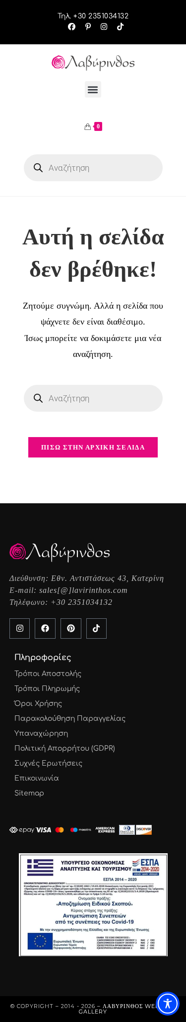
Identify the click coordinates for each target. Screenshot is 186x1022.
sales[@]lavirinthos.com (83, 590)
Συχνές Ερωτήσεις (48, 763)
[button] (93, 89)
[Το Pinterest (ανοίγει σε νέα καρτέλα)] (88, 26)
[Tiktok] (96, 628)
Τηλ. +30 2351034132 (93, 16)
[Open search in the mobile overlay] (93, 167)
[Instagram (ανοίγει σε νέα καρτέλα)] (104, 26)
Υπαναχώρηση (41, 733)
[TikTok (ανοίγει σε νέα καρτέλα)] (118, 26)
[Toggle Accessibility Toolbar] (168, 1004)
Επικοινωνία (36, 778)
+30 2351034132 (82, 602)
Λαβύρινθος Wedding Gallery (127, 1009)
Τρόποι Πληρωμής (47, 688)
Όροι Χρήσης (38, 703)
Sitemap (29, 793)
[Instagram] (19, 628)
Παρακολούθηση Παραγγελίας (69, 718)
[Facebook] (45, 628)
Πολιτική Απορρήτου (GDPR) (64, 748)
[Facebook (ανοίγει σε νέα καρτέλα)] (71, 26)
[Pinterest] (71, 628)
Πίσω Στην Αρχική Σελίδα (93, 447)
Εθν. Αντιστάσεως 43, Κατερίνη (107, 578)
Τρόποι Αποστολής (47, 674)
